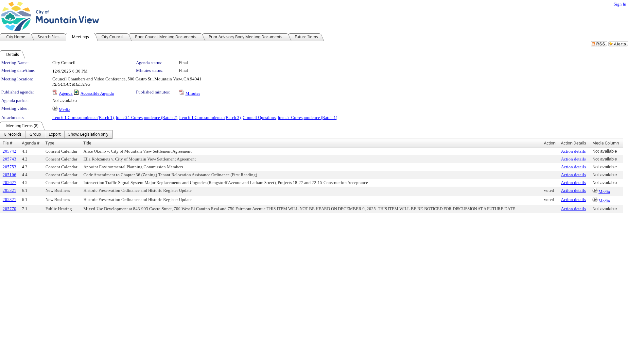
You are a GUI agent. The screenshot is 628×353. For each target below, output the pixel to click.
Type (49, 143)
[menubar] (56, 134)
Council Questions (259, 117)
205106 (9, 174)
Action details (573, 151)
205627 (9, 182)
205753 (9, 166)
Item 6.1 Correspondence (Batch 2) (146, 117)
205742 (9, 151)
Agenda (66, 93)
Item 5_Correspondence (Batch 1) (307, 117)
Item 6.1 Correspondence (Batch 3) (210, 117)
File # (7, 143)
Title (87, 143)
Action (549, 143)
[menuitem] (13, 134)
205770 (9, 208)
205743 (9, 159)
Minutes (192, 93)
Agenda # (31, 143)
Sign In (620, 4)
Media (64, 109)
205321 (9, 190)
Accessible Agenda (97, 93)
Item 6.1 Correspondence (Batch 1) (83, 117)
